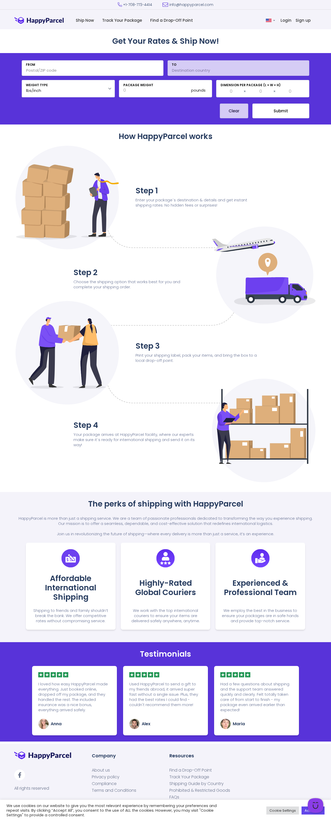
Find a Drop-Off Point (172, 20)
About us (101, 770)
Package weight (138, 85)
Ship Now (85, 20)
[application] (315, 805)
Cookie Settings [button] (282, 810)
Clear (234, 111)
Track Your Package (122, 20)
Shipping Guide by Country (196, 783)
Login (286, 20)
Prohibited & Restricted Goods (199, 790)
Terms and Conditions (114, 790)
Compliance (104, 783)
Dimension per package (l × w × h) (251, 85)
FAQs (174, 797)
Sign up (304, 20)
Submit (281, 111)
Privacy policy (105, 777)
